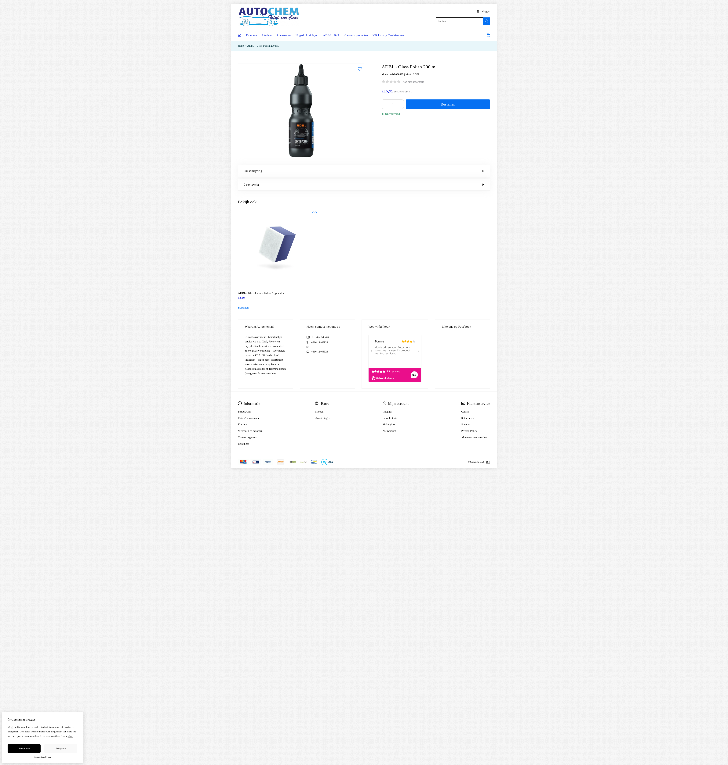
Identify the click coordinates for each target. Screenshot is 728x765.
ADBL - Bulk (331, 35)
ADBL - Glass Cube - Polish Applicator (261, 293)
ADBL (416, 74)
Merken (319, 411)
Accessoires (284, 35)
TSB (488, 462)
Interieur (267, 35)
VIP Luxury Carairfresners (388, 35)
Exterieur (251, 35)
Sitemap (465, 424)
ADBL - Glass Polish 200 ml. (263, 45)
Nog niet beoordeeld (413, 81)
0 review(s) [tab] (251, 184)
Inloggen (387, 411)
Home (241, 45)
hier (71, 736)
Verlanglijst (389, 424)
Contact (465, 411)
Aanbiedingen (322, 418)
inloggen (485, 11)
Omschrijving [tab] (253, 171)
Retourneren (467, 418)
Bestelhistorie (390, 418)
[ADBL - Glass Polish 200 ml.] (301, 157)
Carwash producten (356, 35)
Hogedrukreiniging (307, 35)
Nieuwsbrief (389, 431)
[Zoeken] (486, 21)
